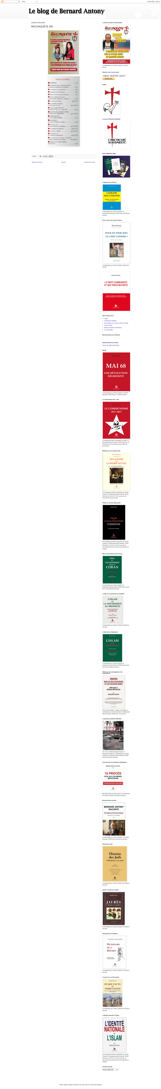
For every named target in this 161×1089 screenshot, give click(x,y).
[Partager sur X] (48, 156)
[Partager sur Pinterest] (52, 156)
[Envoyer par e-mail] (44, 156)
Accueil (63, 162)
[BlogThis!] (46, 156)
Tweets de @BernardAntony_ (111, 345)
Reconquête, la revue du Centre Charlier (116, 323)
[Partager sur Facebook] (50, 156)
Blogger (99, 1084)
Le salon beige (108, 330)
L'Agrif (106, 318)
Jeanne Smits (108, 325)
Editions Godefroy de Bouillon (113, 327)
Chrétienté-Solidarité (110, 321)
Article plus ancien (89, 162)
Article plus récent (37, 162)
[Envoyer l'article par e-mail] (40, 156)
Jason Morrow (86, 1084)
